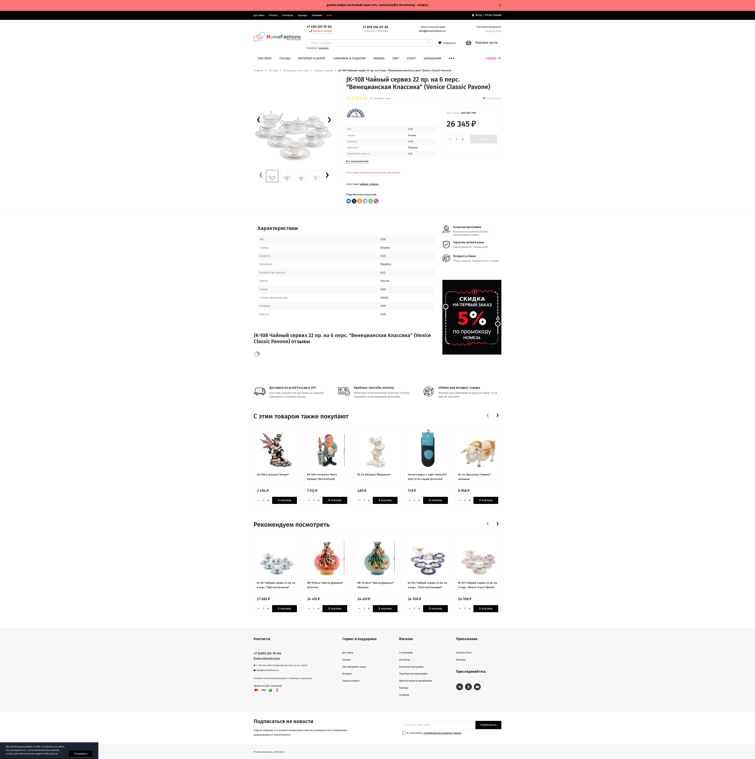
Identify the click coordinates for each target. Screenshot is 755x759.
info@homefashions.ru (432, 30)
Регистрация (493, 15)
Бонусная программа (411, 666)
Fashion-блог (464, 652)
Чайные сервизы (323, 70)
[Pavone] (355, 117)
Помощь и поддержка (301, 678)
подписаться (488, 725)
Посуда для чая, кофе (296, 70)
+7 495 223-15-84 (319, 26)
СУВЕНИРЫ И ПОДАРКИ (349, 58)
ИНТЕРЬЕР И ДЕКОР (311, 58)
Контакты (287, 15)
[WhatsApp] (370, 201)
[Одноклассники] (359, 201)
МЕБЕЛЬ (379, 58)
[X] (354, 201)
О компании (406, 652)
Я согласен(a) (433, 733)
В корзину (284, 500)
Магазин (461, 659)
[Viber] (376, 201)
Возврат (347, 673)
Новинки (317, 15)
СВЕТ (395, 58)
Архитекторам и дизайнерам (415, 680)
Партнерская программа (413, 673)
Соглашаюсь (80, 753)
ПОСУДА (284, 58)
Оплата (273, 15)
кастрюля (324, 48)
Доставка (259, 15)
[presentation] (258, 121)
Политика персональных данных (270, 678)
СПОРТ (411, 58)
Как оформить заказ (354, 666)
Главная (258, 70)
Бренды (302, 15)
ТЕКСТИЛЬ (265, 58)
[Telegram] (365, 201)
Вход (478, 15)
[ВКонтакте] (348, 201)
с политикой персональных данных (441, 733)
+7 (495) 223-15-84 (267, 653)
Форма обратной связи (267, 658)
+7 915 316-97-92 (375, 27)
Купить (483, 139)
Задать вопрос (351, 680)
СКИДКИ (491, 58)
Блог (329, 15)
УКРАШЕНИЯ (432, 58)
